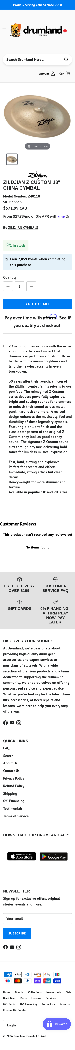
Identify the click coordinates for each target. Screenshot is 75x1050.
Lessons (36, 998)
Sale (68, 992)
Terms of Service (16, 816)
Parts (23, 998)
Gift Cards (9, 1004)
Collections (35, 992)
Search (8, 755)
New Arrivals (53, 992)
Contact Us (11, 770)
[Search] (66, 60)
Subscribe (17, 933)
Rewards (65, 1004)
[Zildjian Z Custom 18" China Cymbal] (12, 159)
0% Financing (13, 801)
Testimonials (13, 808)
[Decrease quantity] (8, 286)
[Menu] (4, 30)
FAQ (6, 748)
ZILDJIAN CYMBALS (23, 227)
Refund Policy (13, 786)
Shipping (10, 793)
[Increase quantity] (31, 286)
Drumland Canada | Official (30, 1036)
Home (6, 992)
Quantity (10, 277)
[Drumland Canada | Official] (39, 30)
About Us (10, 763)
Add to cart (37, 304)
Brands (19, 992)
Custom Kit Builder (14, 1010)
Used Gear (9, 998)
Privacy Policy (13, 778)
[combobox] (32, 59)
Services (51, 998)
